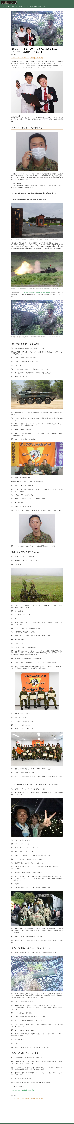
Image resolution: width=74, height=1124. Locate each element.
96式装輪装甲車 (37, 292)
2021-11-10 (13, 54)
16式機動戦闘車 (27, 292)
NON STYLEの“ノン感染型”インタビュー (23, 1090)
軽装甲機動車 (46, 292)
